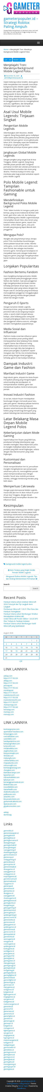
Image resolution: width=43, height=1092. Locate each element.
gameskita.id (8, 831)
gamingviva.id (9, 1069)
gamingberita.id (9, 903)
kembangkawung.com (12, 768)
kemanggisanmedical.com (14, 782)
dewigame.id (8, 893)
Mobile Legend (19, 60)
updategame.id (9, 946)
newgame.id (8, 941)
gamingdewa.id (9, 838)
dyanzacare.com (10, 804)
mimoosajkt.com (10, 765)
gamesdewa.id (9, 862)
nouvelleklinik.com (11, 787)
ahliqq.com (8, 680)
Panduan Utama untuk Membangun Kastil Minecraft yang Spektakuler (20, 624)
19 (16, 651)
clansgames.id (9, 987)
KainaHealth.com (10, 789)
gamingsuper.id (9, 1067)
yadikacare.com (10, 794)
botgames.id (8, 992)
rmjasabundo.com (11, 763)
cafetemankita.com (11, 760)
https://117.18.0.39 (11, 683)
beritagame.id (9, 949)
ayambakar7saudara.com (13, 731)
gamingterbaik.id (10, 845)
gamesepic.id (9, 985)
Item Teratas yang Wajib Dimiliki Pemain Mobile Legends (22, 571)
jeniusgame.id (9, 953)
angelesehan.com (10, 751)
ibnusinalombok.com (12, 799)
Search (6, 584)
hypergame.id (9, 1038)
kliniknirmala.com (10, 784)
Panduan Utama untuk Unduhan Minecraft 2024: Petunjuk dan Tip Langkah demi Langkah (20, 604)
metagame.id (9, 1028)
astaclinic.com (9, 796)
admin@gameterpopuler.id (13, 78)
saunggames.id (9, 871)
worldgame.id (9, 951)
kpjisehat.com (9, 775)
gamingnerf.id (9, 956)
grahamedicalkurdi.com (13, 801)
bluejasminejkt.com (11, 753)
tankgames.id (9, 1001)
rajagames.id (8, 883)
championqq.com (10, 705)
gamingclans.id (9, 961)
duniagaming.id (9, 843)
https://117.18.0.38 (11, 697)
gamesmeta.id (9, 977)
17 (6, 651)
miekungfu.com (10, 758)
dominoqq (7, 814)
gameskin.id (8, 1006)
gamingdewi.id (9, 835)
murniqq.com (9, 712)
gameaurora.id (9, 929)
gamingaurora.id (10, 900)
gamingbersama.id (11, 840)
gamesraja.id (8, 857)
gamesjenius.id (9, 864)
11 (11, 647)
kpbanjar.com (9, 780)
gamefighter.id (9, 1016)
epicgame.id (8, 1033)
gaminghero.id (9, 1054)
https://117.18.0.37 (11, 702)
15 (32, 647)
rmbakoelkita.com (10, 748)
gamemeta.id (9, 1014)
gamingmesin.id (10, 1052)
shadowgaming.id (10, 852)
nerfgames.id (9, 989)
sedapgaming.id (10, 859)
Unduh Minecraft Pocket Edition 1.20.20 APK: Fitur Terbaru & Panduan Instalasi (21, 620)
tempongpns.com (10, 734)
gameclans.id (9, 1011)
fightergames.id (10, 994)
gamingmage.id (9, 965)
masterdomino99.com (12, 700)
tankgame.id (8, 1042)
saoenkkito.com (10, 739)
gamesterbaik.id (10, 867)
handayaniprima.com (12, 741)
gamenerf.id (8, 1009)
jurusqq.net (8, 685)
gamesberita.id (9, 920)
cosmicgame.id (9, 944)
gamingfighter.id (10, 975)
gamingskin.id (9, 958)
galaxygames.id (9, 924)
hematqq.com (9, 709)
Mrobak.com (8, 755)
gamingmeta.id (9, 968)
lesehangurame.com (11, 729)
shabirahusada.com (11, 792)
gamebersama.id (10, 879)
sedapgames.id (9, 874)
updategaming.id (10, 915)
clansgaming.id (9, 963)
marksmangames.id (11, 1004)
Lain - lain (8, 60)
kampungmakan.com (12, 743)
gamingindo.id (9, 1059)
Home (6, 49)
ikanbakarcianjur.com (12, 772)
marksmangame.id (11, 1040)
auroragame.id (9, 939)
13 (21, 647)
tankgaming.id (9, 1045)
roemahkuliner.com (11, 736)
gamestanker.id (9, 1047)
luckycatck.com (9, 746)
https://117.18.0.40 (11, 707)
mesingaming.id (10, 1064)
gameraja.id (8, 886)
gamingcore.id (9, 1057)
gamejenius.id (9, 891)
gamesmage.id (9, 982)
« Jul (20, 661)
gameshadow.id (10, 881)
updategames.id (10, 927)
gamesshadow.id (10, 855)
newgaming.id (9, 905)
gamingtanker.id (10, 973)
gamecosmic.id (9, 932)
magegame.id (9, 1035)
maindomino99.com (11, 695)
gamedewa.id (9, 888)
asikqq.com (8, 676)
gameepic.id (8, 1023)
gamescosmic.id (10, 917)
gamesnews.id (9, 922)
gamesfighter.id (10, 980)
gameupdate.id (9, 934)
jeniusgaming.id (10, 847)
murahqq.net (8, 690)
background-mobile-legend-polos (19, 564)
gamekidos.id (9, 1050)
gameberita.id (9, 936)
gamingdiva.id (9, 1062)
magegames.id (9, 997)
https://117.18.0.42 (11, 688)
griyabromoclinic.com (12, 806)
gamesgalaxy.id (9, 912)
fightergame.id (9, 1030)
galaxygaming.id (10, 908)
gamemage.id (9, 1021)
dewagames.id (9, 869)
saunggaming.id (10, 850)
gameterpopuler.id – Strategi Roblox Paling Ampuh (21, 22)
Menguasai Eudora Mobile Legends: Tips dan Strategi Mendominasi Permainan (21, 577)
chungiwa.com (9, 770)
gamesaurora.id (10, 910)
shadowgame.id (10, 898)
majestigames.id (10, 876)
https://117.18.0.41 (11, 693)
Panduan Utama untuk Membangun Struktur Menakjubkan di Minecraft (21, 615)
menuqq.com (9, 714)
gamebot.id (8, 1018)
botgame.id (8, 1026)
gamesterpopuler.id (11, 833)
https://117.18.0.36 (11, 678)
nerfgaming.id (9, 970)
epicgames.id (9, 999)
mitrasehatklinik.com (11, 777)
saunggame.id (9, 896)
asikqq (6, 812)
